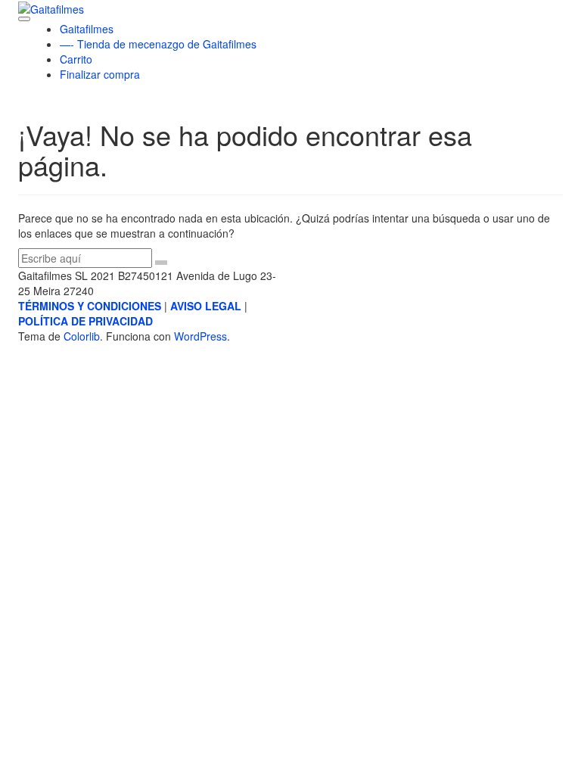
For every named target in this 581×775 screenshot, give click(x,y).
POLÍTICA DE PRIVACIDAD (85, 320)
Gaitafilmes (86, 28)
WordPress (200, 336)
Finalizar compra (100, 74)
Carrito (76, 59)
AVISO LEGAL (205, 305)
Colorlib (82, 336)
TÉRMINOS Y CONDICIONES (89, 305)
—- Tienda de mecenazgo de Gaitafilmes (158, 43)
